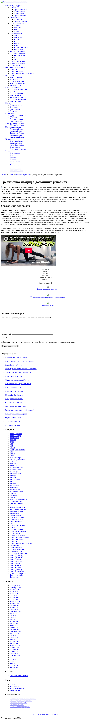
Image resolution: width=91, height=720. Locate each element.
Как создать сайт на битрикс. (16, 414)
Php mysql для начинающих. (16, 406)
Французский (15, 577)
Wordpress (13, 466)
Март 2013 (14, 667)
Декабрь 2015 (15, 605)
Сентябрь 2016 (15, 587)
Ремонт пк (14, 69)
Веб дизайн (18, 49)
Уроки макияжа (16, 95)
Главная (4, 175)
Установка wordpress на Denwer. (17, 380)
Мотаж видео (15, 17)
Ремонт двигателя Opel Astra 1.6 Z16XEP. (21, 369)
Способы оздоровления (19, 89)
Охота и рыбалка (16, 141)
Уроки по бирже (16, 77)
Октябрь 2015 (15, 609)
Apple (16, 31)
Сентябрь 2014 (15, 631)
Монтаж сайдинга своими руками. (23, 699)
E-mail (4, 338)
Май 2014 (13, 639)
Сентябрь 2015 (15, 611)
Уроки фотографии (17, 145)
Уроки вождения (16, 121)
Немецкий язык (16, 135)
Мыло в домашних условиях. (21, 701)
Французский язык (17, 133)
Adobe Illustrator (20, 11)
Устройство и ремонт (18, 115)
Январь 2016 (14, 603)
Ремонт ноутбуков (16, 71)
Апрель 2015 (14, 621)
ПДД (12, 523)
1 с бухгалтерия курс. (13, 421)
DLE (16, 41)
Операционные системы (19, 23)
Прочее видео (15, 65)
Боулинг (13, 159)
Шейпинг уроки (48, 305)
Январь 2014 (14, 647)
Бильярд (13, 157)
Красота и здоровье (12, 87)
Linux (16, 29)
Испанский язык (16, 131)
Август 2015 (14, 613)
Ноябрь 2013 (14, 651)
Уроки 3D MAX (20, 15)
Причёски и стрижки (18, 99)
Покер (12, 163)
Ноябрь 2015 (14, 607)
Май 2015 (13, 619)
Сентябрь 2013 (15, 655)
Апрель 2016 (14, 597)
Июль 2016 (14, 591)
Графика (13, 8)
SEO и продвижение (17, 51)
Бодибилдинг (15, 153)
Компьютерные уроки (13, 6)
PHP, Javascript (19, 55)
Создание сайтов (16, 33)
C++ (15, 57)
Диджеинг (14, 111)
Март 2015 (14, 623)
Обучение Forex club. (13, 418)
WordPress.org (15, 690)
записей (14, 686)
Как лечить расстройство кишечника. (19, 361)
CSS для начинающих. (13, 402)
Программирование (17, 53)
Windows (17, 27)
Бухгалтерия (14, 79)
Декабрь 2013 (15, 649)
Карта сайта (44, 714)
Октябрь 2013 (15, 653)
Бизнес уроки (10, 75)
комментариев (17, 688)
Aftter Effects (14, 438)
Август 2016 (14, 589)
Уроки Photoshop (20, 10)
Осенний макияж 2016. (18, 703)
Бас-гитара (14, 107)
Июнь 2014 (14, 637)
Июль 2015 (14, 615)
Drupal (16, 39)
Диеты (12, 91)
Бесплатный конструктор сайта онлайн (20, 410)
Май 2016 (13, 595)
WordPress (18, 37)
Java (15, 59)
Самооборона (15, 161)
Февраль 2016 (15, 601)
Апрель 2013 (14, 665)
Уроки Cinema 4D (21, 21)
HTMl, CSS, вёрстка (21, 47)
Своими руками (16, 143)
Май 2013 (13, 663)
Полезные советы (16, 119)
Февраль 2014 (15, 645)
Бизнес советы (15, 85)
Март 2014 (14, 643)
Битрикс (17, 43)
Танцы (7, 167)
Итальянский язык (17, 137)
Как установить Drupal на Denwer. (18, 384)
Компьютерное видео (18, 507)
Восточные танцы (16, 171)
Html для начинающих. (14, 399)
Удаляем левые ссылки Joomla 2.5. (18, 372)
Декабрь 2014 (15, 629)
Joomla (16, 35)
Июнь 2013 (14, 661)
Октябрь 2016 (15, 586)
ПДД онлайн (15, 117)
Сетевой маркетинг (17, 81)
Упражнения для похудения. (47, 289)
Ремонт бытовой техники (15, 67)
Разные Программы (17, 63)
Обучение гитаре (16, 105)
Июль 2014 (14, 635)
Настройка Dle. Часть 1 (14, 391)
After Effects (18, 19)
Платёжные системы (17, 61)
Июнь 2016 (14, 593)
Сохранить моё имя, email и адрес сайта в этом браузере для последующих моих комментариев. (39, 342)
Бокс (11, 155)
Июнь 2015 (14, 617)
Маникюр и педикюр (18, 97)
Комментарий (6, 334)
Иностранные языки (13, 127)
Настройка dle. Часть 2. (14, 395)
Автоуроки (9, 113)
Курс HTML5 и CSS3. (13, 365)
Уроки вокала (15, 109)
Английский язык (16, 129)
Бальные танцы (15, 169)
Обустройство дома (17, 125)
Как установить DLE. (13, 387)
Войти (12, 684)
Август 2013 (14, 657)
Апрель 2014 (14, 641)
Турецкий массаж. (17, 705)
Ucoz (16, 45)
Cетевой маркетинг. (12, 425)
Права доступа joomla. (13, 376)
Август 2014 (14, 633)
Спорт (7, 151)
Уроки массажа (15, 101)
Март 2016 (14, 599)
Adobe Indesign (19, 13)
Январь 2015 (14, 627)
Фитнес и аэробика (17, 165)
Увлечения (9, 139)
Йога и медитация (17, 93)
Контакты (54, 714)
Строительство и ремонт (14, 123)
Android (17, 25)
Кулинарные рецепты (18, 149)
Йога (12, 505)
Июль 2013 (14, 659)
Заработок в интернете (18, 83)
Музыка (8, 103)
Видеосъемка (15, 147)
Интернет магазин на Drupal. (16, 357)
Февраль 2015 (15, 625)
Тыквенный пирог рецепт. (20, 707)
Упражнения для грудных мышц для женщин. (47, 297)
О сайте (36, 714)
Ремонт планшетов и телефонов (22, 73)
